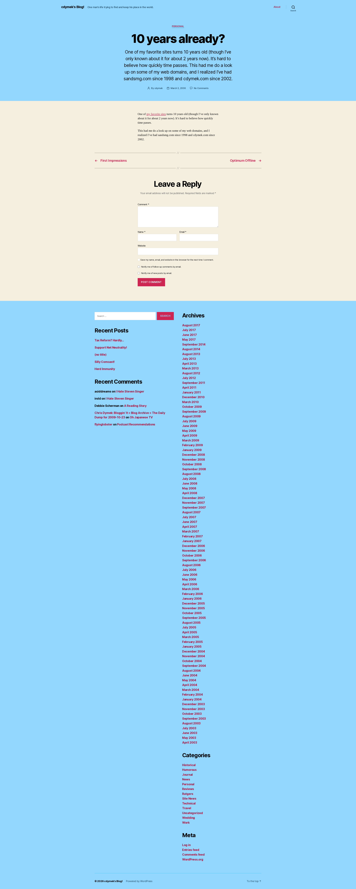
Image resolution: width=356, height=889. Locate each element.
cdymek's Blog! (72, 7)
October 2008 (192, 464)
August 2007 (191, 512)
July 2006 (189, 570)
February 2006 (192, 594)
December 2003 (193, 704)
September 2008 (194, 469)
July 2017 (189, 330)
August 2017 (191, 325)
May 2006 (189, 579)
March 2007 (190, 531)
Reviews (188, 789)
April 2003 (189, 742)
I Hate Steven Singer (130, 391)
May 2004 (189, 680)
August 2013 (191, 354)
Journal (187, 774)
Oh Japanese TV (141, 417)
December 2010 (193, 397)
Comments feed (193, 854)
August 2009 (191, 416)
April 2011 (189, 387)
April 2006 (189, 584)
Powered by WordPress (139, 881)
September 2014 (194, 344)
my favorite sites (156, 114)
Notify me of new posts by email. (156, 273)
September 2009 (194, 411)
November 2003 (193, 709)
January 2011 (191, 392)
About (277, 6)
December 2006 (193, 546)
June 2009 (189, 426)
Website (142, 245)
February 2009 (192, 445)
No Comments (201, 88)
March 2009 (190, 440)
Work (186, 822)
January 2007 (192, 541)
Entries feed (190, 850)
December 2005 (193, 603)
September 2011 (193, 383)
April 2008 (189, 493)
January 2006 (192, 598)
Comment (143, 204)
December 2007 (193, 498)
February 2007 (192, 536)
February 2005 (192, 642)
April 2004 (189, 685)
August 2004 (191, 670)
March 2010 (190, 402)
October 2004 (192, 661)
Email (182, 232)
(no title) (100, 354)
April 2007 (189, 526)
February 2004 (192, 694)
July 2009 (189, 421)
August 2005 (191, 622)
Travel (186, 808)
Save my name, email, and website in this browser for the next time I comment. (177, 260)
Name (141, 232)
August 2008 (191, 474)
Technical (189, 803)
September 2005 (194, 618)
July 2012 (189, 378)
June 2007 (189, 522)
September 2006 (194, 560)
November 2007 (193, 502)
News (186, 779)
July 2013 (189, 359)
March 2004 (190, 690)
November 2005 (193, 608)
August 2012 (191, 373)
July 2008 (189, 479)
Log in (186, 845)
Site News (189, 798)
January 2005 (192, 646)
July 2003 (189, 728)
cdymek (158, 88)
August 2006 (191, 565)
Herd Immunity (105, 369)
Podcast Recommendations (136, 424)
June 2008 (189, 483)
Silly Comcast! (105, 362)
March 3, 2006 (178, 88)
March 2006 (190, 589)
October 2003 (192, 713)
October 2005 (192, 613)
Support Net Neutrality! (111, 347)
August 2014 (191, 349)
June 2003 (189, 733)
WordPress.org (192, 859)
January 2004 (192, 699)
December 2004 (193, 651)
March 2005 (190, 637)
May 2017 (189, 339)
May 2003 (189, 738)
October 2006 (192, 555)
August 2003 (191, 723)
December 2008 (193, 454)
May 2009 (189, 431)
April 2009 (189, 435)
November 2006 (193, 550)
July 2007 (189, 517)
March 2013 (190, 368)
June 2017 (189, 335)
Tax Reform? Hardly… (109, 340)
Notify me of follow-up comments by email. (161, 266)
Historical (189, 765)
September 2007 (194, 507)
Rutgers (187, 794)
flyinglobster (104, 424)
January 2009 (192, 450)
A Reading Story (135, 406)
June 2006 (189, 574)
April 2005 (189, 632)
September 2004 (194, 666)
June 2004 (189, 675)
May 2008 (189, 488)
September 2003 (194, 718)
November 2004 (193, 656)
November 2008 (193, 459)
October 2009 (192, 406)
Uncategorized (192, 813)
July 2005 (189, 627)
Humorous (189, 770)
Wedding (188, 817)
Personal (178, 26)
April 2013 (189, 363)
